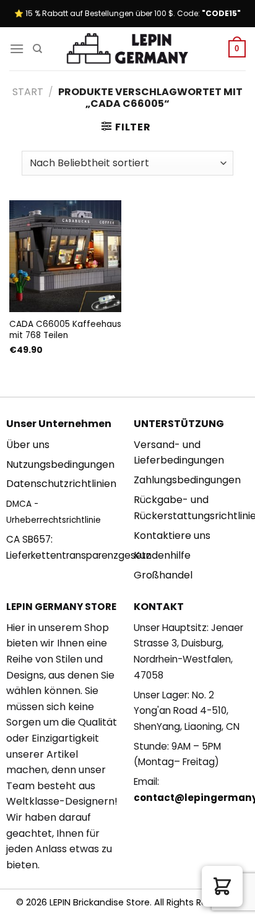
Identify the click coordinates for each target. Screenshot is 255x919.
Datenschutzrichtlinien (61, 483)
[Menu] (16, 48)
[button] (222, 886)
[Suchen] (37, 49)
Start (27, 92)
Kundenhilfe (162, 555)
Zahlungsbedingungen (187, 480)
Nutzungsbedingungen (60, 464)
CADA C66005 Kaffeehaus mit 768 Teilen (65, 330)
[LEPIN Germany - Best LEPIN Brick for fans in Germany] (127, 49)
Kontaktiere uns (172, 535)
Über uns (28, 445)
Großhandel (163, 575)
